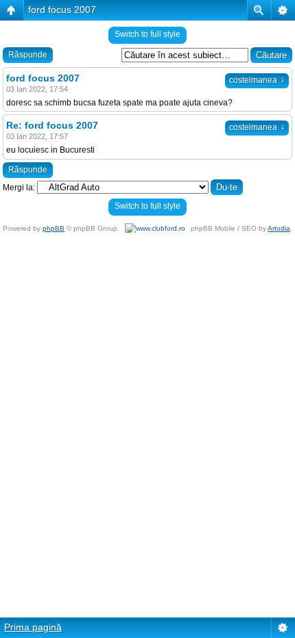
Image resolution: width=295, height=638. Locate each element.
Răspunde (27, 55)
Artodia (279, 228)
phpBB (53, 228)
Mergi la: (19, 187)
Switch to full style (147, 34)
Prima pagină (33, 627)
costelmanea (257, 80)
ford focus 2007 (62, 9)
